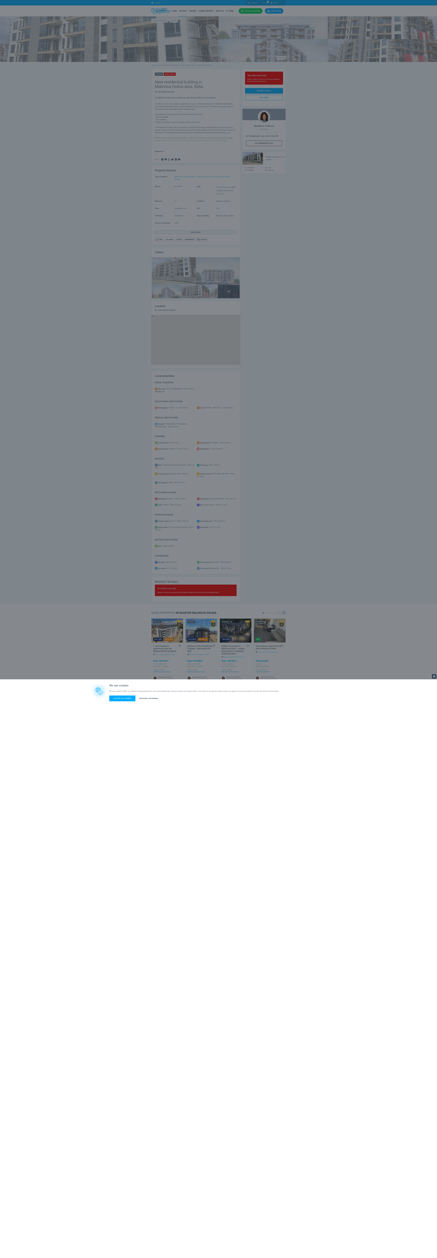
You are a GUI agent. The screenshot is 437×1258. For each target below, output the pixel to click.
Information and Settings (148, 698)
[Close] (434, 676)
